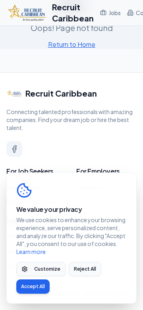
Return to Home (71, 44)
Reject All (85, 269)
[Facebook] (14, 149)
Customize (47, 269)
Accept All (33, 286)
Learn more (31, 251)
